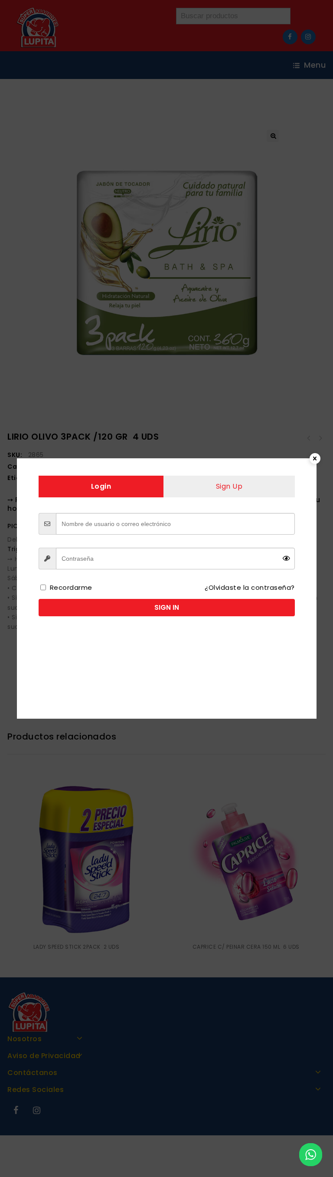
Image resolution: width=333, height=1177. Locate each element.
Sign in (166, 607)
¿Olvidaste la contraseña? (250, 587)
